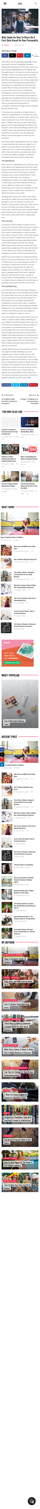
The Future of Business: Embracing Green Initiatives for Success (25, 625)
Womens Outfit (22, 1068)
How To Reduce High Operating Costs (25, 559)
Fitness (6, 955)
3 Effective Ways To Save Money (23, 865)
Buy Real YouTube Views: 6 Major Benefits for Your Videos (24, 891)
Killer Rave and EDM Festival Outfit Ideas (24, 547)
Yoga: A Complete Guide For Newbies (12, 537)
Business (7, 1000)
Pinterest (34, 385)
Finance (14, 1000)
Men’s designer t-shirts (27, 230)
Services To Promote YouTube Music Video (27, 430)
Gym (12, 955)
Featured (6, 1181)
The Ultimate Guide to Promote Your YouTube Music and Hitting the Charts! (25, 905)
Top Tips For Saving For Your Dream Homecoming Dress (25, 599)
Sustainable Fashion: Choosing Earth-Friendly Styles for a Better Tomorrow (24, 931)
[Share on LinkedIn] (27, 55)
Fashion (6, 977)
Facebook (6, 385)
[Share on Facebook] (5, 55)
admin (6, 45)
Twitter (16, 385)
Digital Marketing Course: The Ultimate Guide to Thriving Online (24, 917)
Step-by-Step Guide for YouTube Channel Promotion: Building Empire (23, 879)
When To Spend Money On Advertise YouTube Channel (29, 457)
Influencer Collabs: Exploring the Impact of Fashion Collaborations (9, 458)
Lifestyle (6, 1090)
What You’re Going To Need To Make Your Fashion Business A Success (25, 586)
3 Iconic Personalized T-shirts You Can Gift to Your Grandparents (10, 431)
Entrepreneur (16, 1019)
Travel (14, 1181)
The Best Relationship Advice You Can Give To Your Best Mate (29, 486)
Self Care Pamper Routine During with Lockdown (10, 485)
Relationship (8, 1136)
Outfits (14, 977)
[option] (20, 704)
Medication (19, 955)
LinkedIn (25, 385)
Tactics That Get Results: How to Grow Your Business (24, 612)
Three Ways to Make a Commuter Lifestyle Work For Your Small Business (24, 574)
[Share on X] (12, 55)
